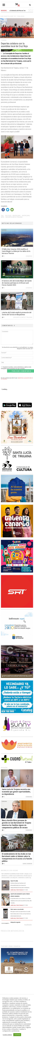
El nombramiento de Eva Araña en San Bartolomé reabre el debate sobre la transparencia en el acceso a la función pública (17, 857)
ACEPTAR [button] (17, 1034)
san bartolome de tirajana (13, 217)
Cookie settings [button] (7, 1034)
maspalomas (17, 215)
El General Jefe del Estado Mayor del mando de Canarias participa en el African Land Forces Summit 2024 (17, 283)
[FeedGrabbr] (17, 925)
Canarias (29, 256)
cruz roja (8, 215)
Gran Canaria (27, 863)
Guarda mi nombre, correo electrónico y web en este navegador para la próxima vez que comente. (16, 367)
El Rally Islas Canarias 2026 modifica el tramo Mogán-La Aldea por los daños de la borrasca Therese (16, 251)
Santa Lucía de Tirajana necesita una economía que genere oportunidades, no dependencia (16, 791)
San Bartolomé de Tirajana (12, 16)
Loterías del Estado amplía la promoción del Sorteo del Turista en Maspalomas (16, 313)
